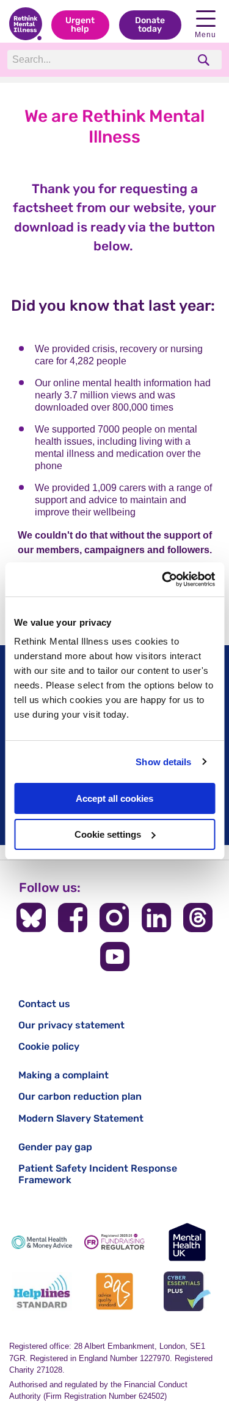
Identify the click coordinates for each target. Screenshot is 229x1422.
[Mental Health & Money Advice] (42, 1242)
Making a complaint (63, 1075)
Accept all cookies (114, 798)
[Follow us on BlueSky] (31, 917)
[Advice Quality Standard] (114, 1291)
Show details (163, 762)
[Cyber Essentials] (187, 1291)
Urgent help (80, 24)
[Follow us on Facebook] (72, 917)
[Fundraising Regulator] (114, 1242)
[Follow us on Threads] (197, 917)
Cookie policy (48, 1046)
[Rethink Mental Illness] (25, 25)
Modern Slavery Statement (81, 1118)
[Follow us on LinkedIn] (156, 917)
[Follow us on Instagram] (114, 917)
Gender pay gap (55, 1147)
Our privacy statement (71, 1025)
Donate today (150, 24)
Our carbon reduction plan (80, 1096)
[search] (205, 60)
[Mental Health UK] (187, 1242)
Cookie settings (108, 834)
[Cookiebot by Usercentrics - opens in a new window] (163, 579)
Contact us (44, 1004)
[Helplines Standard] (42, 1291)
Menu (205, 34)
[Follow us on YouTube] (114, 956)
